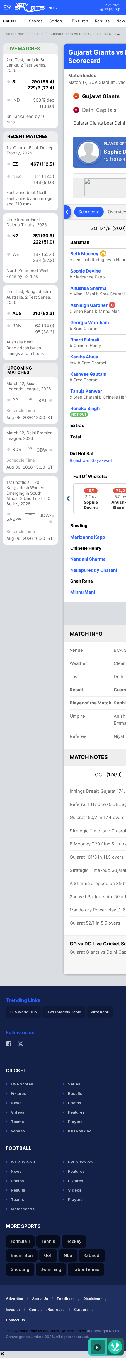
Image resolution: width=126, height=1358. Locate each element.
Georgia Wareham (89, 322)
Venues (18, 1131)
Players (75, 1121)
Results (102, 20)
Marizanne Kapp (87, 537)
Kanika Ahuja (84, 357)
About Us (40, 1298)
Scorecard (89, 212)
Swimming (50, 1269)
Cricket (11, 21)
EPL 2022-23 (80, 1162)
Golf (48, 1255)
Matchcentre (23, 1208)
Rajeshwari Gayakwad (91, 460)
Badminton (22, 1255)
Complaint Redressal (47, 1309)
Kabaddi (92, 1255)
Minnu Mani (82, 592)
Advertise (14, 1298)
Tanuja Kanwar (86, 391)
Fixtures (80, 20)
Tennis (48, 1241)
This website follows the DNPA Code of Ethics (46, 1331)
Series (56, 20)
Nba (68, 1255)
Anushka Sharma (88, 288)
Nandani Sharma (88, 559)
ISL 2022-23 (23, 1162)
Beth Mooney (88, 253)
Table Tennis (85, 1269)
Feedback (65, 1298)
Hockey (73, 1241)
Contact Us (15, 1320)
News (16, 1102)
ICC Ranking (80, 1131)
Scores (36, 20)
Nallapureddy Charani (93, 570)
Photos (74, 1102)
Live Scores (22, 1084)
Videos (17, 1112)
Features (76, 1112)
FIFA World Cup (23, 1012)
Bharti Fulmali (84, 340)
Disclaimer (92, 1298)
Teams (17, 1121)
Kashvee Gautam (88, 374)
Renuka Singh (85, 408)
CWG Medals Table (63, 1012)
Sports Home (16, 34)
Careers (81, 1309)
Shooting (20, 1269)
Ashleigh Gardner (92, 305)
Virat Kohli (100, 1012)
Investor (13, 1309)
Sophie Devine (85, 271)
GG (108, 228)
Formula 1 (20, 1241)
